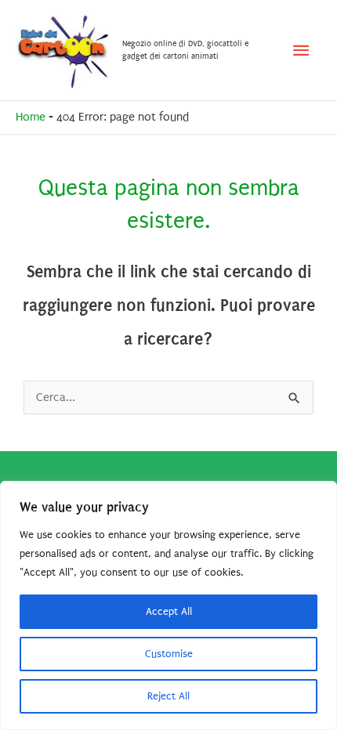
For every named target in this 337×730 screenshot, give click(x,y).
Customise (169, 654)
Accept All (169, 611)
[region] (168, 605)
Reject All (168, 696)
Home (30, 117)
